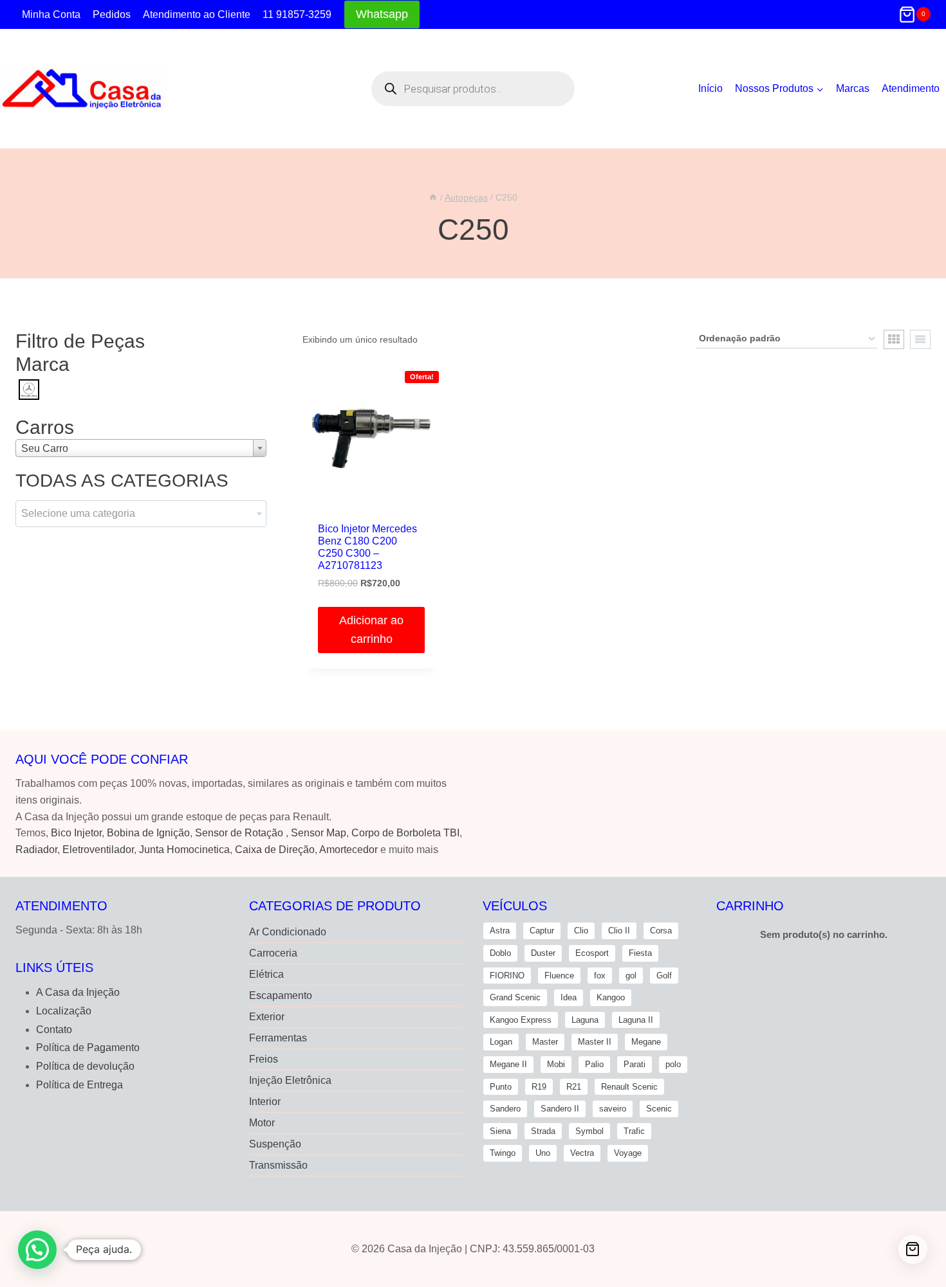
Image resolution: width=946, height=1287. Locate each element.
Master (545, 1042)
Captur (542, 930)
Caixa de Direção (275, 849)
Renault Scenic (629, 1087)
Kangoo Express (521, 1020)
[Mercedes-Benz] (28, 388)
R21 (573, 1087)
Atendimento (911, 88)
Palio (594, 1064)
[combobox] (140, 448)
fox (600, 975)
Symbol (589, 1131)
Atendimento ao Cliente (196, 14)
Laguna (584, 1020)
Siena (500, 1131)
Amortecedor (348, 849)
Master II (594, 1042)
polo (673, 1064)
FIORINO (507, 975)
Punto (501, 1087)
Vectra (582, 1153)
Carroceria (273, 953)
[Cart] (912, 1249)
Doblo (500, 953)
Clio (581, 930)
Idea (569, 997)
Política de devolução (85, 1066)
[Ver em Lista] (920, 339)
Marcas (852, 88)
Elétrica (266, 974)
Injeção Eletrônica (290, 1080)
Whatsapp (382, 14)
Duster (543, 953)
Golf (664, 975)
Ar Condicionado (287, 931)
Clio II (619, 930)
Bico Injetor (76, 832)
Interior (265, 1101)
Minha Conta (51, 14)
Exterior (266, 1016)
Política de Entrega (79, 1084)
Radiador (36, 849)
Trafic (634, 1131)
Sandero (505, 1108)
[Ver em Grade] (894, 339)
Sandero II (560, 1108)
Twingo (502, 1153)
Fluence (559, 975)
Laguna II (635, 1020)
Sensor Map (318, 832)
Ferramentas (278, 1037)
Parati (634, 1064)
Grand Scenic (515, 997)
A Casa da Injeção (78, 992)
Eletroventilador (98, 849)
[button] (37, 1249)
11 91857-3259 (297, 14)
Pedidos (112, 14)
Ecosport (592, 953)
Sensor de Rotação (239, 832)
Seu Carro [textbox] (44, 448)
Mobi (556, 1064)
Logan (501, 1042)
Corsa (661, 930)
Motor (262, 1122)
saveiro (612, 1108)
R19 (539, 1087)
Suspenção (275, 1143)
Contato (54, 1029)
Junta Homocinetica (184, 849)
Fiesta (640, 953)
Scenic (659, 1108)
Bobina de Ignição (148, 832)
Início (710, 88)
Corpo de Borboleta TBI (405, 832)
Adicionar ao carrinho (371, 629)
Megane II (508, 1064)
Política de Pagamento (88, 1047)
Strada (543, 1131)
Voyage (628, 1153)
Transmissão (278, 1165)
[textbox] (141, 513)
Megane (646, 1042)
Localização (63, 1010)
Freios (263, 1059)
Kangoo (611, 997)
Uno (542, 1153)
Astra (500, 930)
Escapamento (280, 995)
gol (631, 975)
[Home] (433, 198)
